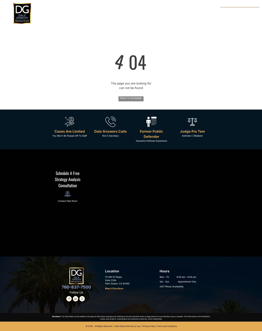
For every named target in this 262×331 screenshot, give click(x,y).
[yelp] (82, 299)
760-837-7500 (248, 10)
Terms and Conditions (167, 326)
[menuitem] (83, 11)
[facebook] (69, 299)
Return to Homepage (131, 98)
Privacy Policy (149, 326)
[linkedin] (75, 299)
